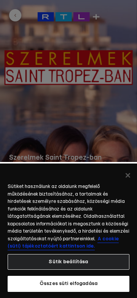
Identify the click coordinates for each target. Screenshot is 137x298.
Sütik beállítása (68, 261)
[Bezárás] (127, 175)
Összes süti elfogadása (68, 283)
